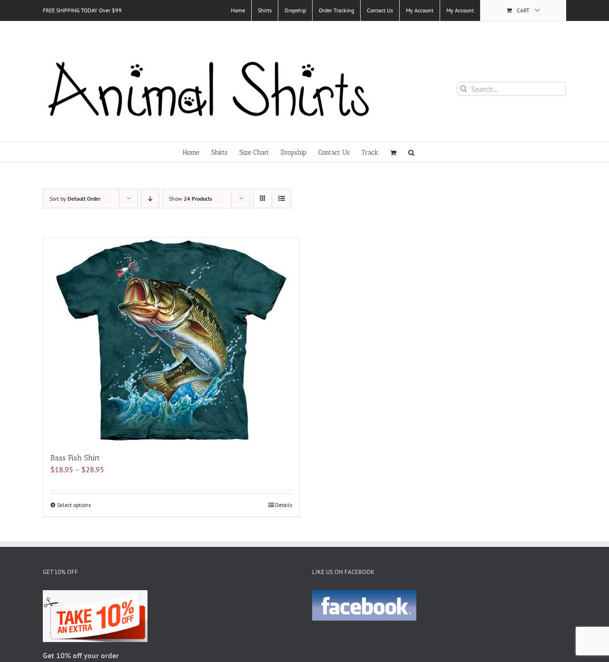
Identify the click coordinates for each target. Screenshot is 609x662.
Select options (74, 504)
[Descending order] (150, 198)
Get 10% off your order (81, 655)
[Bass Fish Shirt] (171, 340)
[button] (411, 152)
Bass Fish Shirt (75, 457)
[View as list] (281, 198)
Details (283, 504)
